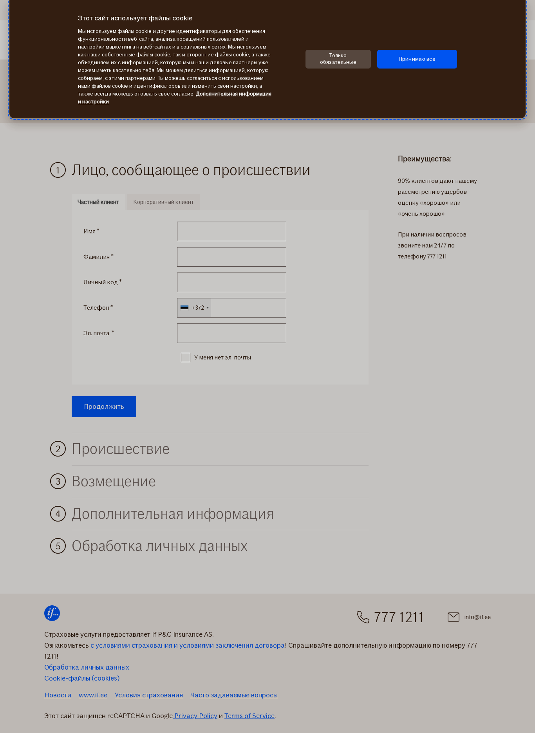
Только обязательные (338, 58)
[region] (267, 59)
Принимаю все (417, 59)
